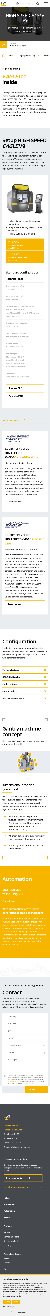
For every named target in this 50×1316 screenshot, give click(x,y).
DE (22, 3)
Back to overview (10, 420)
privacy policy (31, 1083)
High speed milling (27, 55)
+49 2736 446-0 (14, 1142)
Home (10, 55)
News (6, 1258)
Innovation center (14, 1178)
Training (7, 1245)
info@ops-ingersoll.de (14, 1081)
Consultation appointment (16, 1187)
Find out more (9, 901)
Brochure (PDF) (15, 388)
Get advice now (14, 501)
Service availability (12, 1241)
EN (26, 3)
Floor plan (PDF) (16, 396)
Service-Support (11, 1236)
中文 (30, 3)
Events (7, 1262)
